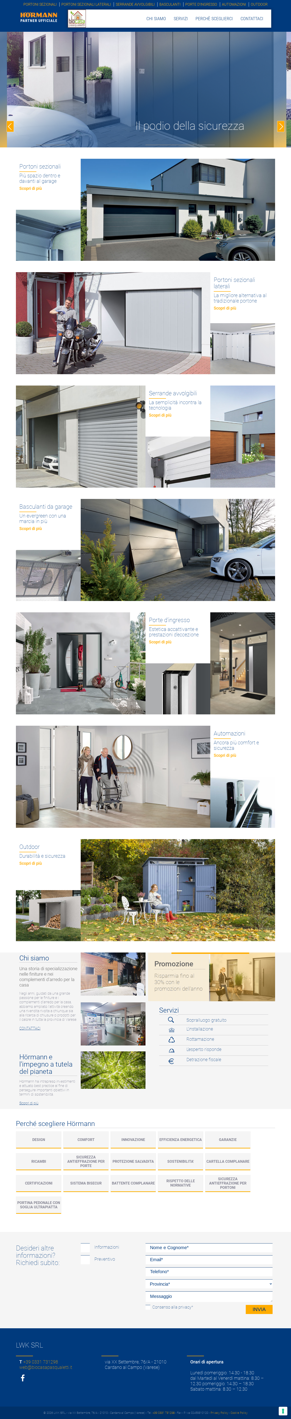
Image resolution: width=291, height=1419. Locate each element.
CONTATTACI (29, 1028)
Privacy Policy (219, 1412)
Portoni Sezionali (40, 4)
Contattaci (252, 18)
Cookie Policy (239, 1412)
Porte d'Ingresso (201, 4)
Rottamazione (200, 1039)
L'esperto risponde (203, 1049)
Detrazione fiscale (203, 1059)
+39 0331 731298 (40, 1362)
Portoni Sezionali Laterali (86, 4)
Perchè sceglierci (214, 18)
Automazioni (234, 4)
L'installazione (199, 1029)
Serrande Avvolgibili (135, 4)
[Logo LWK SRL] (77, 18)
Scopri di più (28, 1103)
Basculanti (170, 4)
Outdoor (259, 4)
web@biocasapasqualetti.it (45, 1367)
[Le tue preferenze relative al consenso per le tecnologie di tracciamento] (283, 1411)
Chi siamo (156, 18)
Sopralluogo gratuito (206, 1020)
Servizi (181, 18)
